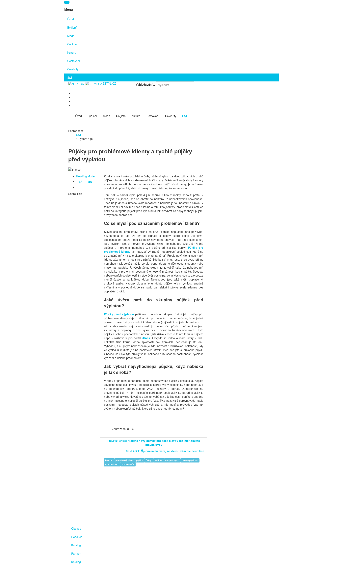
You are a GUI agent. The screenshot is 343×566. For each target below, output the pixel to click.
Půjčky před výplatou (119, 314)
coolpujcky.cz (172, 460)
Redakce (76, 537)
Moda (70, 36)
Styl (69, 77)
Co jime (72, 44)
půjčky (139, 460)
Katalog (76, 545)
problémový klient (125, 460)
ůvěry (149, 460)
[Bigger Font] (84, 187)
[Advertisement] (243, 171)
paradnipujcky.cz (190, 460)
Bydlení (72, 27)
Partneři (76, 553)
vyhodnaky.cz (112, 464)
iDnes (146, 338)
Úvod (70, 19)
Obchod (76, 528)
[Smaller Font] (78, 187)
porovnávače (128, 464)
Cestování (73, 61)
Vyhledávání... (145, 84)
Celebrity (72, 69)
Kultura (71, 52)
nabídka (159, 460)
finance (109, 460)
